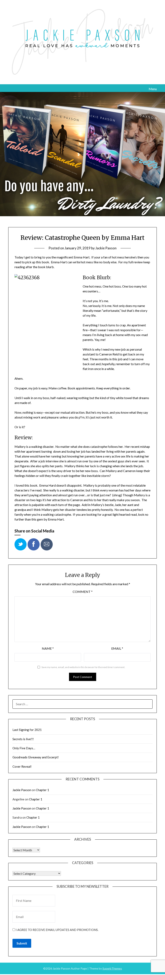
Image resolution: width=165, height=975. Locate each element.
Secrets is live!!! (23, 739)
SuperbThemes (112, 968)
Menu (153, 89)
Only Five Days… (23, 748)
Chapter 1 (42, 790)
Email (117, 648)
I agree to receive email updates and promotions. (56, 930)
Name (48, 648)
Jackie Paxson (106, 248)
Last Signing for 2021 (27, 730)
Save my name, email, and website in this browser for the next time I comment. (83, 667)
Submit (21, 943)
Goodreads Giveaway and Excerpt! (35, 757)
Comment (83, 591)
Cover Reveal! (22, 766)
